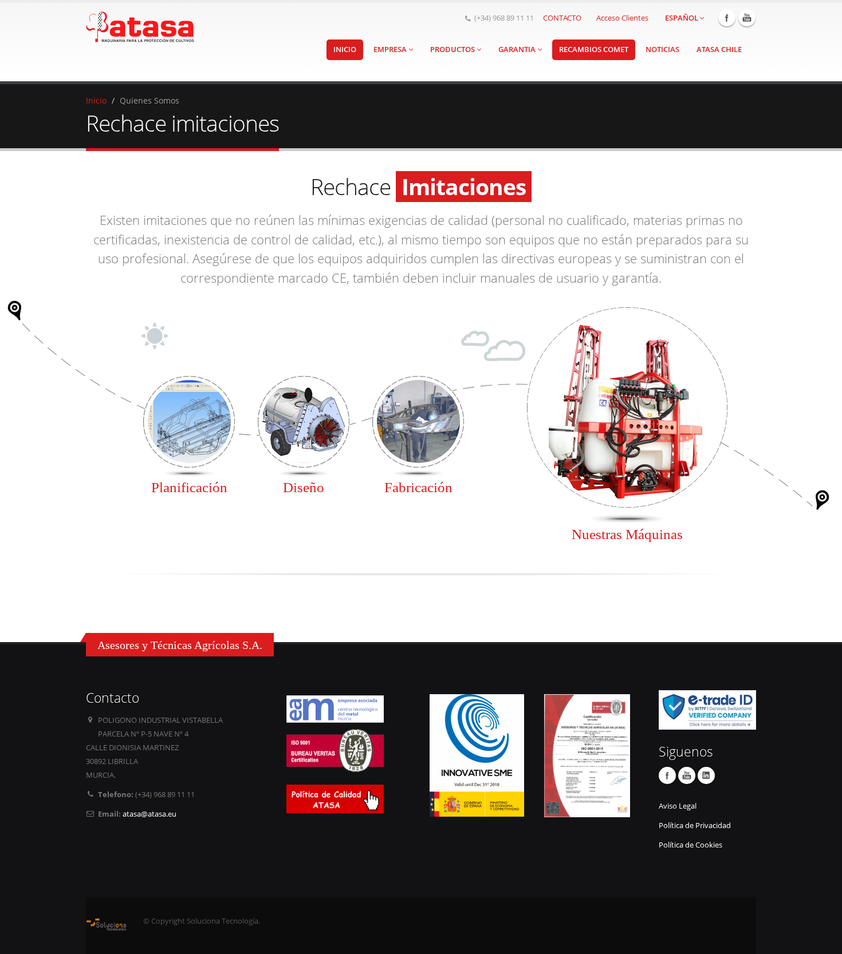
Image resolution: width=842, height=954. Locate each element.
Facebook (726, 17)
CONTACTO (562, 18)
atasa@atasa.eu (149, 814)
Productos (453, 49)
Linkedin (706, 775)
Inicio (344, 49)
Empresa (390, 49)
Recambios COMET (593, 49)
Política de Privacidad (695, 825)
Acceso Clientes (622, 18)
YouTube (686, 775)
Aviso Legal (678, 806)
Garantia (517, 49)
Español (681, 18)
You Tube (747, 17)
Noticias (662, 49)
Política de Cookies (690, 845)
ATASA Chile (719, 49)
